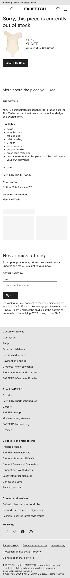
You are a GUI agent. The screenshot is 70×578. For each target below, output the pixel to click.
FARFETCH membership (16, 452)
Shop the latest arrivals (25, 3)
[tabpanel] (35, 154)
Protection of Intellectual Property (22, 551)
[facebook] (23, 531)
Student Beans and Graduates (20, 464)
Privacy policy (11, 545)
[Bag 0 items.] (65, 9)
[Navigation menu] (4, 9)
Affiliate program (12, 446)
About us (8, 395)
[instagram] (6, 531)
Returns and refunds (14, 355)
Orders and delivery (14, 349)
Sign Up (10, 295)
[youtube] (31, 531)
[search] (12, 9)
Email (5, 279)
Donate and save (12, 481)
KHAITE (31, 44)
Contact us (9, 337)
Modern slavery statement (17, 418)
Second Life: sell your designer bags (23, 510)
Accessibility (58, 545)
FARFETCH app (12, 412)
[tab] (11, 100)
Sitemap (7, 430)
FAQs (6, 343)
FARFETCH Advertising (16, 424)
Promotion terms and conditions (21, 372)
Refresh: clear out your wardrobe (21, 504)
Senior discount (12, 487)
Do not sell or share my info (18, 557)
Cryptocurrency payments (18, 366)
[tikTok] (14, 531)
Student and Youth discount (19, 470)
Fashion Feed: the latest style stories (23, 516)
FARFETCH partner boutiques (20, 401)
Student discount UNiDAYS (18, 458)
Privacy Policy (11, 310)
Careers (7, 406)
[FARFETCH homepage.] (35, 9)
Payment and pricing (15, 360)
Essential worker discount (17, 475)
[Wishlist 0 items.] (58, 9)
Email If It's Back (15, 63)
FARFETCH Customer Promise (20, 378)
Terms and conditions (35, 545)
